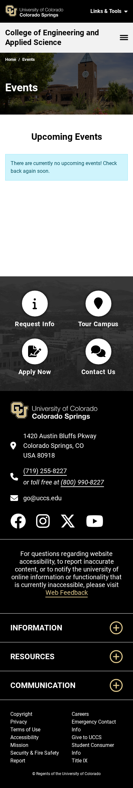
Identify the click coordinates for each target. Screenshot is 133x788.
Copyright (21, 714)
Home (10, 59)
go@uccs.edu (42, 498)
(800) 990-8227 (82, 482)
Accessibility (24, 737)
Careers (80, 714)
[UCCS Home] (43, 11)
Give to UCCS (87, 737)
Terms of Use (25, 730)
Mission (19, 745)
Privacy (18, 722)
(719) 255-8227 (45, 471)
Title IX (79, 761)
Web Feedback (67, 592)
